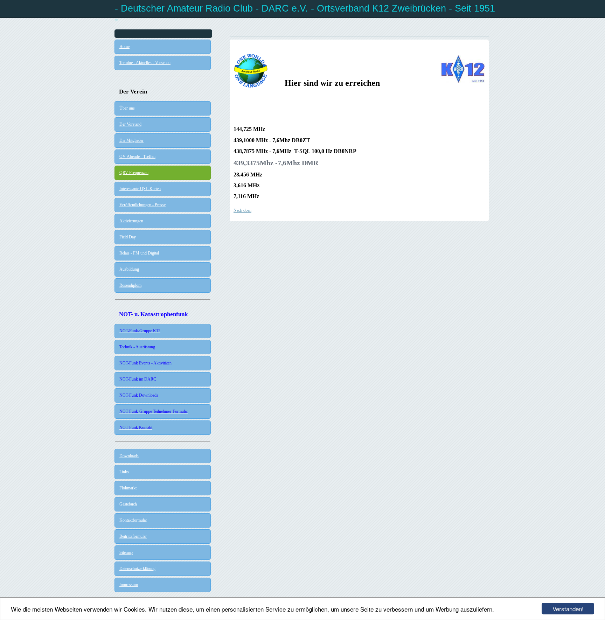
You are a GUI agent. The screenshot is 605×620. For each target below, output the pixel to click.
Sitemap (126, 552)
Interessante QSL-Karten (140, 188)
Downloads (129, 455)
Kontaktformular (133, 520)
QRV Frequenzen (133, 172)
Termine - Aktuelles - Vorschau (145, 62)
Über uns (127, 108)
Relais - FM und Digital (139, 253)
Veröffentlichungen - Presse (142, 204)
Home (124, 46)
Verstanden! (568, 608)
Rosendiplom (130, 285)
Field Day (127, 237)
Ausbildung (129, 269)
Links (124, 471)
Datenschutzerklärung (137, 568)
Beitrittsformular (133, 536)
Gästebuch (128, 504)
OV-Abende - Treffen (137, 156)
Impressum (128, 584)
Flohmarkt (128, 488)
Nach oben (242, 210)
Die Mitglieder (131, 140)
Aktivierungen (131, 220)
